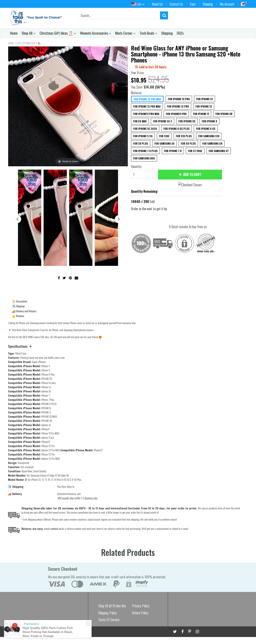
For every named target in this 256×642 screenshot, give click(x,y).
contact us (56, 528)
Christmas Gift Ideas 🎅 (57, 33)
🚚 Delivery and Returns (24, 311)
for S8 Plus (188, 143)
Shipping (208, 4)
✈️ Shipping (18, 306)
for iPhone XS (186, 121)
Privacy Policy (140, 605)
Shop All (27, 33)
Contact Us (176, 4)
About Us (157, 4)
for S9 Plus (140, 143)
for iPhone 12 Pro (178, 106)
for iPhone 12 (203, 106)
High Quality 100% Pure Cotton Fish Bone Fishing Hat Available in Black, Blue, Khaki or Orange (48, 632)
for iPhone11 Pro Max (146, 114)
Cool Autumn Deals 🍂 (28, 43)
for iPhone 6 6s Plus (176, 129)
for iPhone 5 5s (143, 136)
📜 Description (19, 301)
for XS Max (140, 121)
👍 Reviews (18, 316)
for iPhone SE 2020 (145, 129)
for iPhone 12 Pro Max (147, 106)
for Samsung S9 (164, 143)
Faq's (193, 4)
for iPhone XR (223, 114)
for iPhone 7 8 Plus (145, 151)
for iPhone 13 (204, 99)
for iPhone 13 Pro (179, 99)
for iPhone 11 (201, 114)
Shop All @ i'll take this (112, 605)
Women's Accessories (94, 33)
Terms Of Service (108, 619)
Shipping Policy (107, 612)
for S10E (164, 136)
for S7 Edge (195, 151)
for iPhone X (209, 121)
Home (14, 33)
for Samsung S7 (219, 151)
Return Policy (140, 612)
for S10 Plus (184, 136)
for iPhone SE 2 (162, 121)
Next (119, 219)
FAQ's (180, 33)
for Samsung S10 (208, 136)
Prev (17, 219)
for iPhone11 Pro (176, 114)
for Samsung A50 (144, 158)
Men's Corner (124, 33)
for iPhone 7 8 (173, 151)
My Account (227, 4)
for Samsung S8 (212, 143)
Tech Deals (147, 33)
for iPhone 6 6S (205, 129)
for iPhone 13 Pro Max (147, 99)
